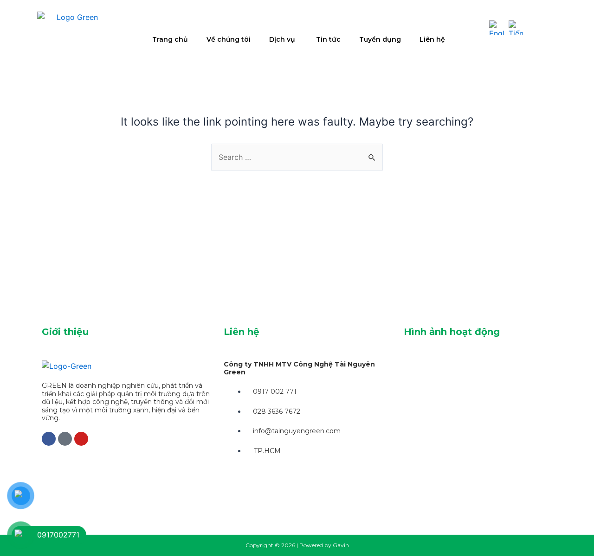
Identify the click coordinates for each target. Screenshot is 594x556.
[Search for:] (297, 157)
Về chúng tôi (229, 39)
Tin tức (328, 39)
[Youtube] (81, 439)
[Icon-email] (65, 439)
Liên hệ (432, 39)
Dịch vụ (282, 39)
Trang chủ (170, 39)
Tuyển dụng (380, 39)
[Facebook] (49, 439)
